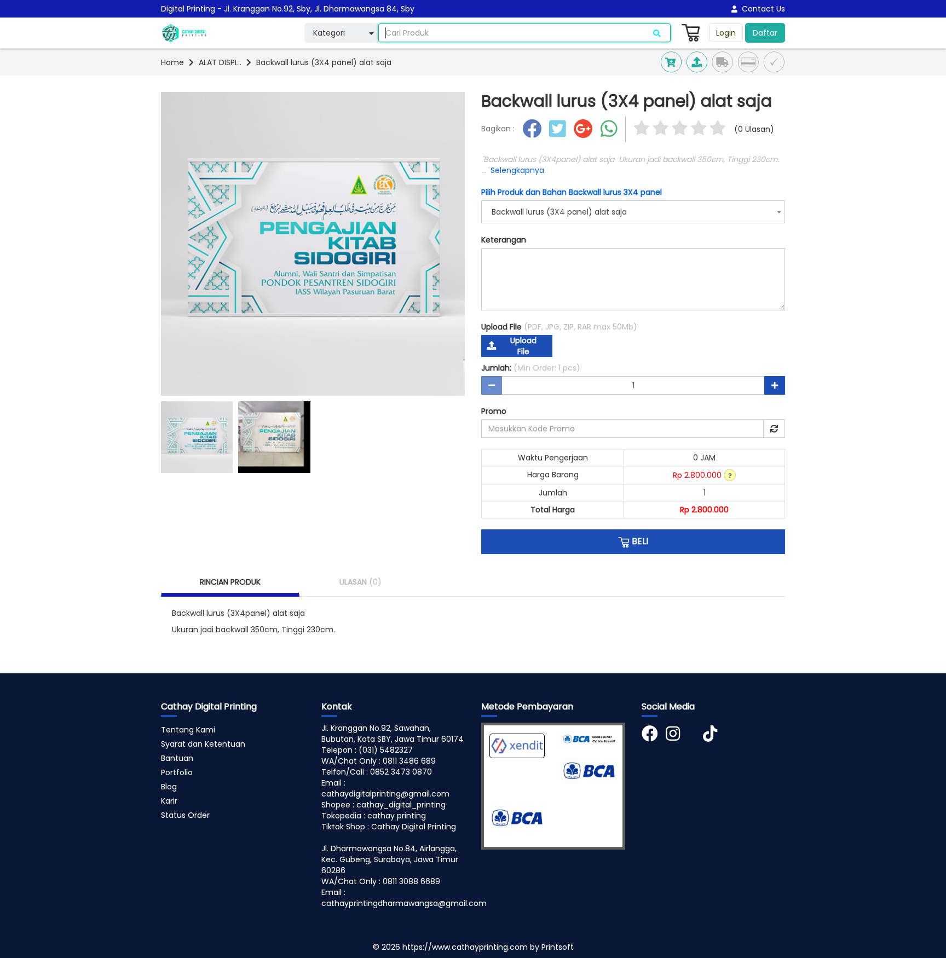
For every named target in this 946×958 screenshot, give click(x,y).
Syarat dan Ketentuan (203, 743)
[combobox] (633, 211)
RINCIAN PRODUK (230, 581)
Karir (169, 800)
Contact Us (761, 8)
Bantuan (177, 758)
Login (726, 32)
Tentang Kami (188, 729)
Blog (169, 786)
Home (172, 62)
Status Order (185, 815)
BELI (639, 541)
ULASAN (360, 581)
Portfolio (177, 772)
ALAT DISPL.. (220, 62)
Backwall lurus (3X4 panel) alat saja (323, 62)
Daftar (765, 32)
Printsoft (557, 947)
